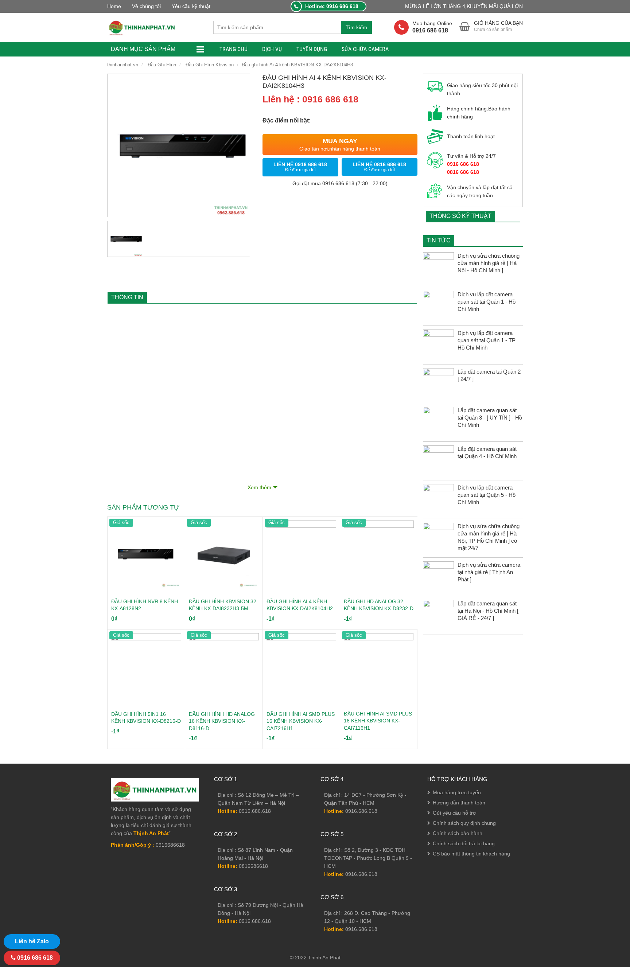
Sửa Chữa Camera (365, 49)
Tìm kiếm (356, 27)
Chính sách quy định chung (464, 823)
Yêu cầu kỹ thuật (191, 6)
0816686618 (253, 866)
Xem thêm (259, 487)
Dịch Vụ (272, 49)
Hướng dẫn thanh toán (459, 803)
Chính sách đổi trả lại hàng (464, 843)
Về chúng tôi (146, 6)
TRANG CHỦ (233, 49)
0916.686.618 (255, 811)
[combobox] (277, 27)
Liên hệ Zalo (32, 941)
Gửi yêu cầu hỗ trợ (454, 813)
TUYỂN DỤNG (311, 49)
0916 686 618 (34, 958)
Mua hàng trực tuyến (457, 792)
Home (114, 6)
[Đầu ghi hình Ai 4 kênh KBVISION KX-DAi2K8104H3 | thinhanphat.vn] (142, 27)
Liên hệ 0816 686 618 (379, 166)
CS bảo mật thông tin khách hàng (471, 854)
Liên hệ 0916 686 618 (300, 166)
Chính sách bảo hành (457, 833)
